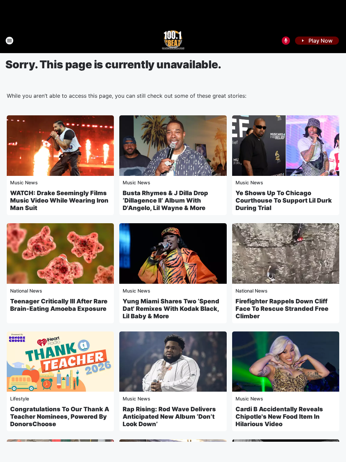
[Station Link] (173, 40)
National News (26, 291)
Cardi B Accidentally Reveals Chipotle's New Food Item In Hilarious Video (279, 417)
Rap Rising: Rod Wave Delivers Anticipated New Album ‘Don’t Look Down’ (169, 417)
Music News (24, 182)
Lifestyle (19, 398)
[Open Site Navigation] (9, 41)
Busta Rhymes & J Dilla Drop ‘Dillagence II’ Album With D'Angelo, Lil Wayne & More (165, 200)
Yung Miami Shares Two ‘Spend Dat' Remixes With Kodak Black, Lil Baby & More (171, 309)
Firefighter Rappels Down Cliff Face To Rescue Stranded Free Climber (282, 309)
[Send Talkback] (286, 41)
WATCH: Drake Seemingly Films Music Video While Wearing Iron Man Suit (59, 200)
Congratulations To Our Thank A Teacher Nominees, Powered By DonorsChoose (59, 417)
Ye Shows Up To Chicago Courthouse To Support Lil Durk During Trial (284, 200)
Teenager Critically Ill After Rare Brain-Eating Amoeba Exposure (58, 305)
